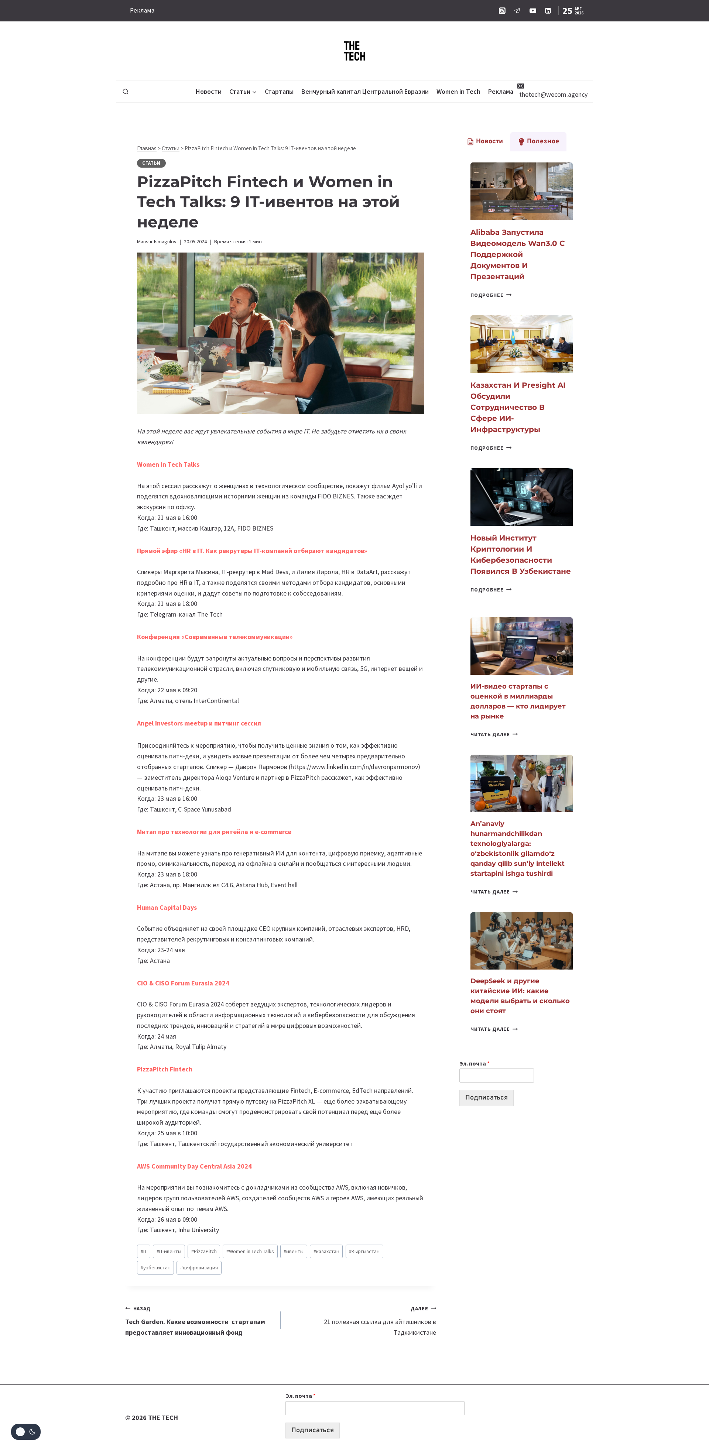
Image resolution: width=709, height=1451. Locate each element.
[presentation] (521, 191)
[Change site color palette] (26, 1432)
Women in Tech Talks (168, 464)
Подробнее (490, 295)
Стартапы (279, 91)
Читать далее (494, 734)
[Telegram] (517, 10)
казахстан (326, 1251)
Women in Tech (458, 91)
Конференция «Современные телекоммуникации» (214, 636)
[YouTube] (533, 10)
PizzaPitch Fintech (164, 1069)
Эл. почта (474, 1063)
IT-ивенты (169, 1251)
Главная (147, 148)
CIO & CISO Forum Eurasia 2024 (183, 983)
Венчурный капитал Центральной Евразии (365, 91)
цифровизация (199, 1267)
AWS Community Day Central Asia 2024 (194, 1166)
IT (144, 1251)
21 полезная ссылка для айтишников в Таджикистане (380, 1321)
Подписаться (486, 1098)
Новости (209, 91)
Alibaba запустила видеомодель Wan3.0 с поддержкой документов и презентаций (517, 254)
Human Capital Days (167, 907)
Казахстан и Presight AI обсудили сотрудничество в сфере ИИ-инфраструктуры (518, 407)
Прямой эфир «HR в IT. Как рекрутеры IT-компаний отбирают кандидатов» (252, 550)
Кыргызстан (364, 1251)
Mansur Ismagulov (157, 241)
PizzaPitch (204, 1251)
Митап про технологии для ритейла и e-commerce (214, 831)
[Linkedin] (548, 10)
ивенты (294, 1251)
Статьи (170, 148)
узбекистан (156, 1267)
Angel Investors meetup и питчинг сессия (199, 723)
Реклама (142, 10)
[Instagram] (502, 10)
